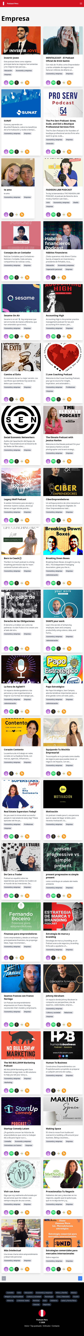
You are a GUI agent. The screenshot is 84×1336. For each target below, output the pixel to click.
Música (73, 1293)
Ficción (76, 1297)
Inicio (26, 1326)
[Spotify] (11, 82)
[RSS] (27, 82)
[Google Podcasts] (21, 82)
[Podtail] (16, 82)
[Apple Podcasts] (6, 82)
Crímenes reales (23, 1300)
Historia (10, 1300)
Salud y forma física (68, 1300)
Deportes (46, 1304)
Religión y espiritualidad (14, 1297)
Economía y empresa (44, 1293)
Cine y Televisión (63, 1297)
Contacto (56, 1326)
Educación (28, 1293)
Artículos (46, 1326)
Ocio (44, 1300)
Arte (19, 1293)
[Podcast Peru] (42, 1313)
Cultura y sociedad (34, 1297)
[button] (81, 3)
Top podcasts (36, 1326)
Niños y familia (61, 1293)
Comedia (10, 1293)
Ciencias (36, 1304)
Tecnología (49, 1297)
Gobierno (53, 1300)
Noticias (36, 1300)
